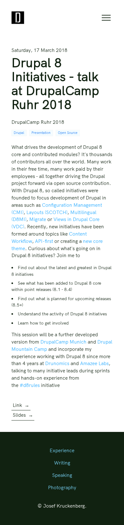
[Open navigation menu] (106, 17)
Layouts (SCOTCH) (46, 212)
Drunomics (57, 363)
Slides (23, 415)
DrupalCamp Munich (63, 342)
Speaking (62, 475)
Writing (62, 463)
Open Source (68, 133)
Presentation (41, 133)
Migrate (37, 219)
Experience (62, 450)
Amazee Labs (94, 363)
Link (21, 405)
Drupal (19, 133)
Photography (62, 487)
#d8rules (30, 385)
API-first (44, 241)
